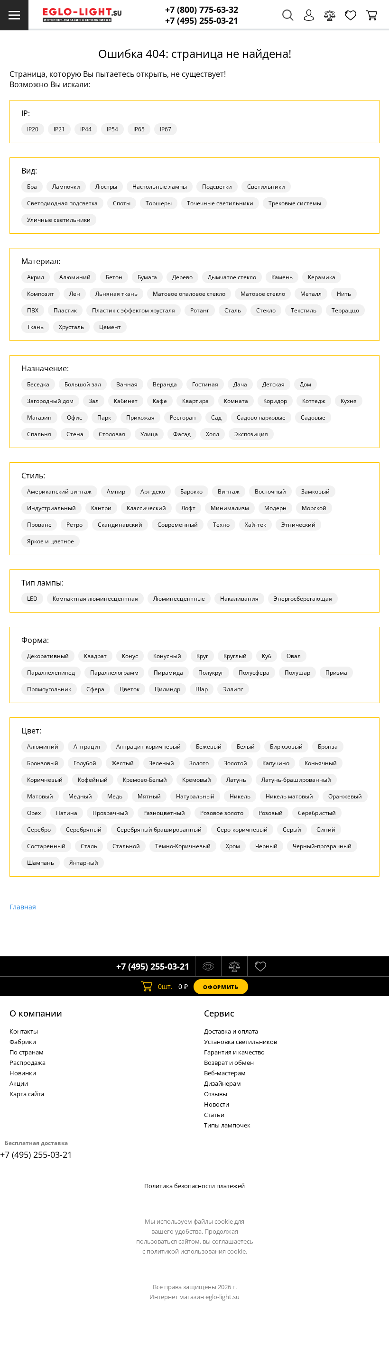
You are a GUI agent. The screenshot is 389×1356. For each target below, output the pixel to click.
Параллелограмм (114, 673)
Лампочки (66, 187)
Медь (114, 796)
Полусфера (254, 673)
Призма (336, 673)
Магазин (39, 417)
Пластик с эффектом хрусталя (133, 310)
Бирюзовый (286, 746)
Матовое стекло (263, 294)
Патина (66, 813)
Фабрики (22, 1041)
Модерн (275, 508)
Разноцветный (164, 813)
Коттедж (313, 401)
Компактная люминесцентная (95, 599)
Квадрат (95, 656)
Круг (202, 656)
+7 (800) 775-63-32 (201, 9)
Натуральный (195, 796)
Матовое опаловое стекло (189, 294)
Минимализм (230, 508)
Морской (314, 508)
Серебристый (317, 813)
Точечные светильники (220, 203)
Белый (246, 746)
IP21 (59, 129)
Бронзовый (42, 763)
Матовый (40, 796)
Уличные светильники (59, 220)
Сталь (232, 310)
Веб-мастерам (225, 1073)
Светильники (266, 187)
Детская (273, 384)
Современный (177, 525)
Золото (199, 763)
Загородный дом (50, 401)
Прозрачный (110, 813)
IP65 (139, 129)
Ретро (74, 525)
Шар (201, 689)
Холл (212, 434)
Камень (282, 277)
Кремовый (196, 780)
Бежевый (209, 746)
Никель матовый (289, 796)
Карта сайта (26, 1094)
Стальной (126, 846)
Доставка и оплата (231, 1031)
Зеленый (161, 763)
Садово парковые (261, 417)
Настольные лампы (159, 187)
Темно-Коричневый (183, 846)
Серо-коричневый (242, 829)
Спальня (39, 434)
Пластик (65, 310)
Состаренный (46, 846)
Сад (216, 417)
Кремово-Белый (145, 780)
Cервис (219, 1013)
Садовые (313, 417)
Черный (266, 846)
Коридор (275, 401)
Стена (74, 434)
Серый (292, 829)
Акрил (35, 277)
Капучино (275, 763)
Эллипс (233, 689)
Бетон (114, 277)
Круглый (235, 656)
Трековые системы (295, 203)
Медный (80, 796)
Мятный (149, 796)
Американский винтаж (59, 491)
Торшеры (159, 203)
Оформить (220, 986)
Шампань (40, 863)
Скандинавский (120, 525)
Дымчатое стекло (232, 277)
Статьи (214, 1114)
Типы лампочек (227, 1125)
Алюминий (75, 277)
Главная (22, 906)
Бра (32, 187)
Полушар (297, 673)
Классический (146, 508)
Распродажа (27, 1062)
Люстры (106, 187)
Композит (40, 294)
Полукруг (210, 673)
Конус (130, 656)
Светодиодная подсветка (62, 203)
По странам (26, 1052)
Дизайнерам (222, 1083)
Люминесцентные (179, 599)
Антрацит (87, 746)
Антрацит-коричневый (148, 746)
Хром (233, 846)
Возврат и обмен (229, 1062)
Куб (266, 656)
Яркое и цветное (50, 541)
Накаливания (239, 599)
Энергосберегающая (303, 599)
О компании (35, 1013)
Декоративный (48, 656)
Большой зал (83, 384)
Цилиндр (167, 689)
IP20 (32, 129)
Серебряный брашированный (159, 829)
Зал (94, 401)
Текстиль (303, 310)
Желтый (122, 763)
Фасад (182, 434)
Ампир (116, 491)
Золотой (235, 763)
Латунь (236, 780)
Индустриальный (51, 508)
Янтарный (83, 863)
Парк (104, 417)
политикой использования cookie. (197, 1251)
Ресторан (183, 417)
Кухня (349, 401)
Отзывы (215, 1094)
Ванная (127, 384)
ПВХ (32, 310)
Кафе (160, 401)
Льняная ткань (116, 294)
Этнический (298, 525)
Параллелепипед (51, 673)
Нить (344, 294)
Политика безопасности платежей (194, 1186)
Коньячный (321, 763)
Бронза (328, 746)
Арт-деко (152, 491)
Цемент (110, 327)
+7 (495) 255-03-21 (201, 20)
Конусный (167, 656)
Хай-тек (255, 525)
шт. (165, 986)
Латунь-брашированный (296, 780)
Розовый (271, 813)
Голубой (85, 763)
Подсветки (217, 187)
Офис (74, 417)
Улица (149, 434)
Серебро (39, 829)
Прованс (39, 525)
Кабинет (126, 401)
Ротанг (199, 310)
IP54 (112, 129)
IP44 (86, 129)
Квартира (195, 401)
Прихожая (140, 417)
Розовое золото (221, 813)
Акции (18, 1083)
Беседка (38, 384)
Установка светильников (240, 1041)
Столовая (112, 434)
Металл (311, 294)
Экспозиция (251, 434)
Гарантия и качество (234, 1052)
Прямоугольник (49, 689)
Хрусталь (71, 327)
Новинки (22, 1073)
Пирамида (168, 673)
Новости (216, 1104)
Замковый (315, 491)
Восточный (270, 491)
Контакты (23, 1031)
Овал (294, 656)
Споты (121, 203)
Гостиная (205, 384)
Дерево (182, 277)
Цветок (129, 689)
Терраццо (345, 310)
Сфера (95, 689)
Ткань (35, 327)
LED (32, 599)
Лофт (188, 508)
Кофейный (93, 780)
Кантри (101, 508)
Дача (240, 384)
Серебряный (84, 829)
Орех (34, 813)
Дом (305, 384)
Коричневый (45, 780)
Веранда (165, 384)
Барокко (191, 491)
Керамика (321, 277)
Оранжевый (345, 796)
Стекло (266, 310)
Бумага (147, 277)
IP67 (165, 129)
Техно (221, 525)
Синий (325, 829)
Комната (236, 401)
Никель (240, 796)
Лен (74, 294)
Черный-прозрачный (322, 846)
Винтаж (229, 491)
